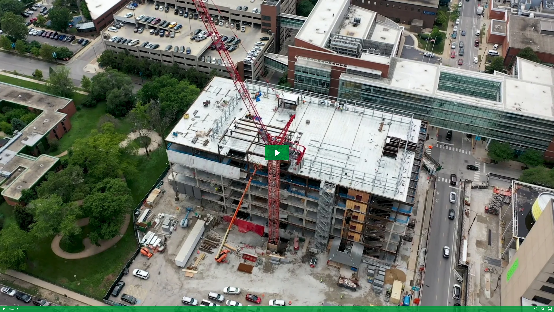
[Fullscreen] (550, 309)
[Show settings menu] (542, 309)
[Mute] (535, 309)
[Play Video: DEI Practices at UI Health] (277, 152)
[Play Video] (4, 309)
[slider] (274, 309)
